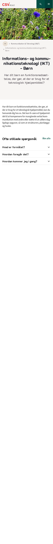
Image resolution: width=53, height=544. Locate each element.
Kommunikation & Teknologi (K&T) (25, 43)
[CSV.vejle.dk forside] (8, 4)
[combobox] (5, 43)
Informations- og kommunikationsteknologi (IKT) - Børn (26, 49)
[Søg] (40, 4)
